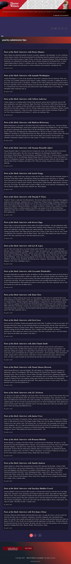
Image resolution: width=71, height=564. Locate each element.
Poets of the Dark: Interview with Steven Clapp (23, 222)
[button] (39, 535)
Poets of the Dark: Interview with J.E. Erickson (23, 392)
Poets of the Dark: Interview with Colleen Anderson (25, 99)
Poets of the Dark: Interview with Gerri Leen (22, 320)
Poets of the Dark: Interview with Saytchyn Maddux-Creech (28, 488)
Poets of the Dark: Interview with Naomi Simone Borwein (27, 367)
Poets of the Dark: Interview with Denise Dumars (24, 52)
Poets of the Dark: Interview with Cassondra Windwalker (27, 271)
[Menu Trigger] (64, 3)
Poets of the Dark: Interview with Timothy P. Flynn (25, 196)
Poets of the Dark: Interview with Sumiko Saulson (24, 463)
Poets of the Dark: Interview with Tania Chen (22, 294)
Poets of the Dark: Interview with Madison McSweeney (26, 122)
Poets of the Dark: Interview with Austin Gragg (23, 173)
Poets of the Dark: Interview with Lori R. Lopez (23, 245)
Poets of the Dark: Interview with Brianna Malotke (25, 439)
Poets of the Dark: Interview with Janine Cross (23, 416)
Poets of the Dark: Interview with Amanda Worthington (26, 75)
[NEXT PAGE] (39, 535)
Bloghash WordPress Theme (35, 561)
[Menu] (2, 36)
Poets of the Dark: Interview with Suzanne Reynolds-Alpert (28, 147)
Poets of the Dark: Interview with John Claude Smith (26, 343)
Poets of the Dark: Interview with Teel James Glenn (25, 511)
